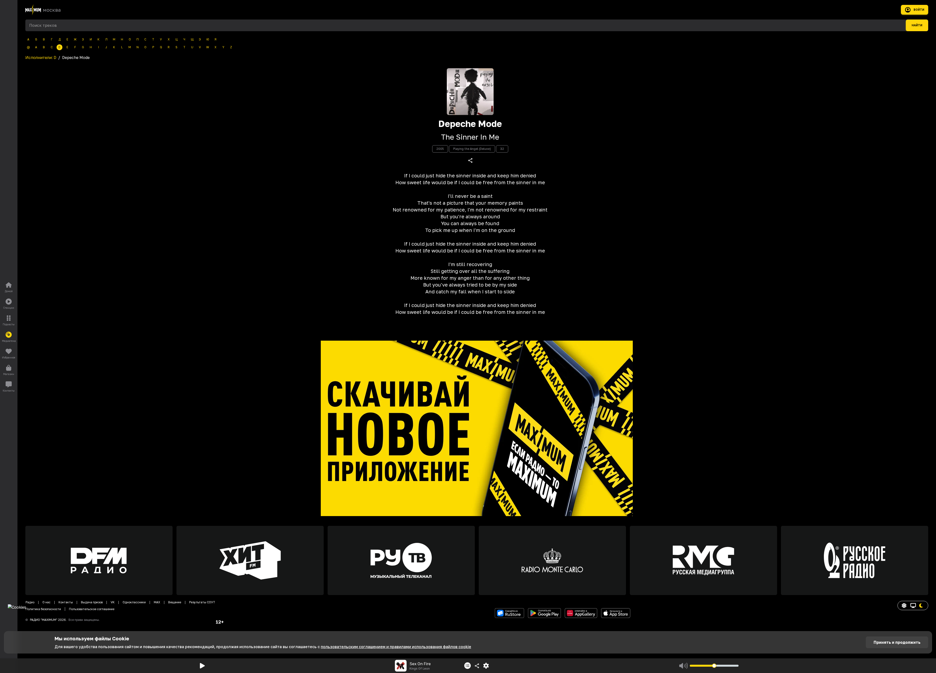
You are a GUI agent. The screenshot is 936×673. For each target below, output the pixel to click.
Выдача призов (92, 602)
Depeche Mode (470, 124)
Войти (919, 9)
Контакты (65, 602)
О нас (46, 602)
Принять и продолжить (897, 642)
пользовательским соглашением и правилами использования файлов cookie (396, 646)
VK (113, 602)
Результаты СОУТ (202, 602)
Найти (917, 25)
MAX (157, 602)
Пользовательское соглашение (91, 609)
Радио (30, 602)
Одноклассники (134, 602)
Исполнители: (40, 57)
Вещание (174, 602)
